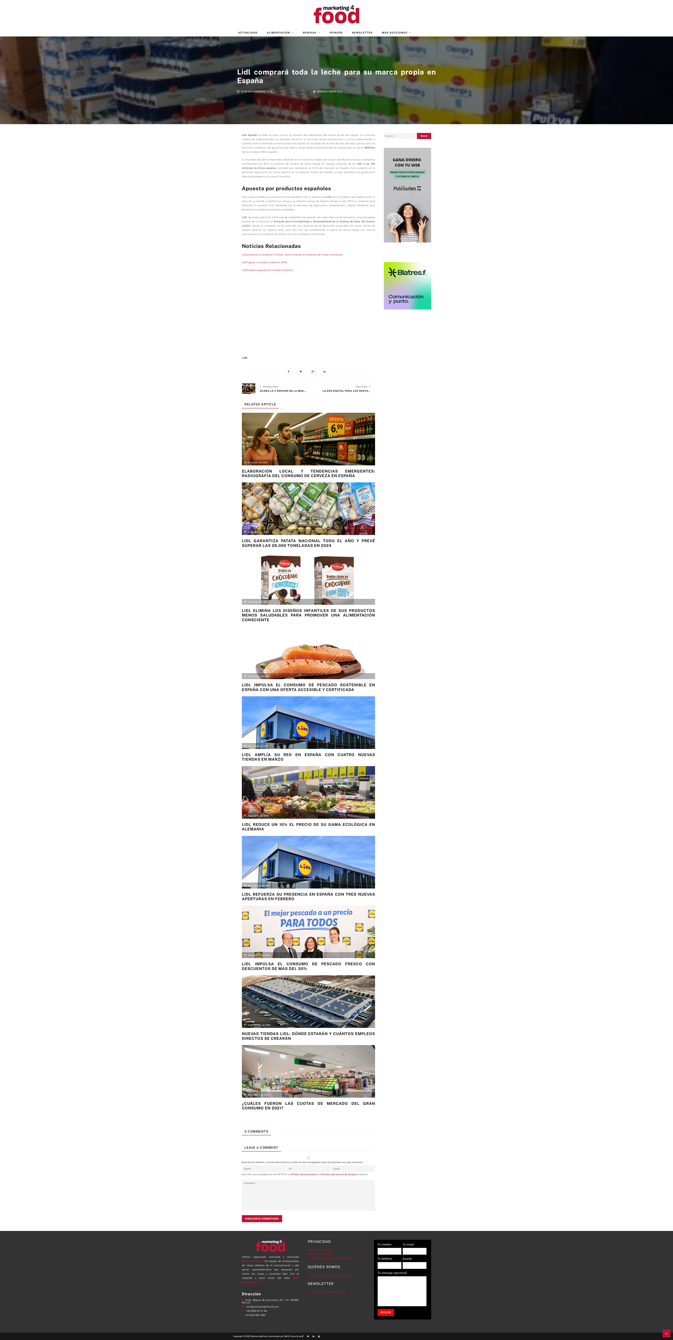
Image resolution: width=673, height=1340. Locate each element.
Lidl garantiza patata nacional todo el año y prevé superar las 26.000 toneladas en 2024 (308, 543)
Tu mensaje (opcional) (392, 1273)
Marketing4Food (329, 91)
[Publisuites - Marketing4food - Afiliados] (407, 194)
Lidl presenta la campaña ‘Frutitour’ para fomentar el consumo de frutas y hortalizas (292, 254)
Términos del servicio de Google (338, 1174)
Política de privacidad (304, 1174)
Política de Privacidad (321, 1250)
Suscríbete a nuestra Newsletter (327, 1292)
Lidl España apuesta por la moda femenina (267, 270)
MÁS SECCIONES (394, 32)
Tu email (408, 1244)
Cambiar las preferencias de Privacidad (331, 1258)
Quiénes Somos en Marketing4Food (329, 1275)
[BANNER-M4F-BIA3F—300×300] (407, 285)
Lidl (244, 357)
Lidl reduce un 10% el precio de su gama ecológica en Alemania (308, 826)
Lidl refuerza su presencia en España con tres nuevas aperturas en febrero (308, 896)
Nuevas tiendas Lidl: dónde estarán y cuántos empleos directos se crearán (308, 1036)
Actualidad (247, 32)
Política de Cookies (319, 1254)
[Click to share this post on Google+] (314, 372)
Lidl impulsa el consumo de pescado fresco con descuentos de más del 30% (308, 966)
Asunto (407, 1258)
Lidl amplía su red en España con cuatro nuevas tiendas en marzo (308, 757)
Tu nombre (385, 1244)
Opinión (336, 32)
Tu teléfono (385, 1258)
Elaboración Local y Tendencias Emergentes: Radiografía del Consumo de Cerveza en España (308, 473)
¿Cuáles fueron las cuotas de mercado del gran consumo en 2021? (308, 1105)
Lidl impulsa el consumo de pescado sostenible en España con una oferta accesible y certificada (308, 687)
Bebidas (310, 32)
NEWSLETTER (362, 32)
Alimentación (278, 32)
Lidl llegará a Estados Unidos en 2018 (264, 262)
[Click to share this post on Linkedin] (326, 372)
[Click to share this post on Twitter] (303, 372)
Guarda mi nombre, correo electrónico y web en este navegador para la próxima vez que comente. (303, 1162)
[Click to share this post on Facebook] (291, 372)
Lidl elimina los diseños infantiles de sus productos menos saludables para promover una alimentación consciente (308, 615)
